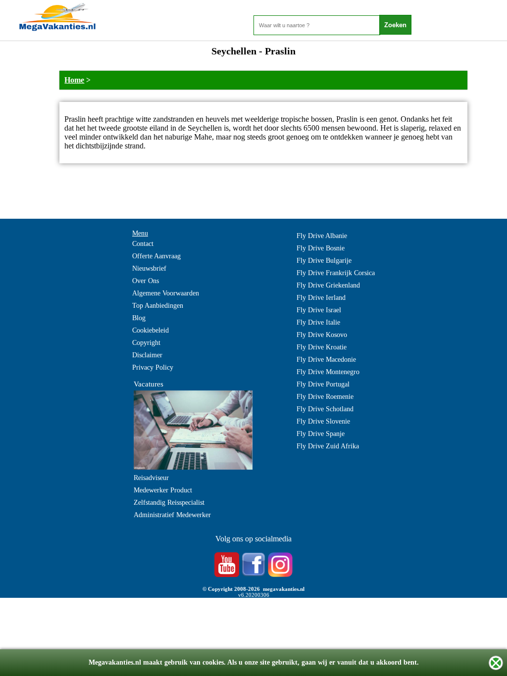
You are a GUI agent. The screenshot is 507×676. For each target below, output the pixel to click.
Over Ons (145, 281)
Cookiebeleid (150, 330)
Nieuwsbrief (149, 268)
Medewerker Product (163, 490)
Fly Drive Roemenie (325, 396)
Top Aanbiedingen (157, 305)
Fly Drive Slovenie (323, 421)
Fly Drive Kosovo (322, 334)
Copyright (146, 342)
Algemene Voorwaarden (165, 293)
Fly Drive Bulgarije (324, 260)
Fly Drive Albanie (322, 236)
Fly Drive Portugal (323, 384)
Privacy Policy (152, 367)
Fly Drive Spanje (321, 433)
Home (74, 80)
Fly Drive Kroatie (322, 347)
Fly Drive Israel (319, 310)
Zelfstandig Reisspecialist (169, 502)
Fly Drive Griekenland (328, 285)
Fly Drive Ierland (321, 297)
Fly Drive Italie (318, 322)
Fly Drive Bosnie (321, 248)
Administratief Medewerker (172, 515)
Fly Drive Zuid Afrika (328, 446)
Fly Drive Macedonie (326, 359)
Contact (142, 243)
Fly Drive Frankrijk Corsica (336, 273)
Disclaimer (147, 355)
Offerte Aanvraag (156, 256)
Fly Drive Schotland (325, 409)
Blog (139, 318)
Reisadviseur (151, 478)
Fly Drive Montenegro (328, 372)
